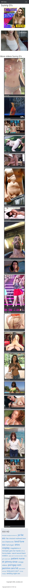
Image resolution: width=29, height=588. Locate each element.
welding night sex (13, 573)
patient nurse (18, 558)
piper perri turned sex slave (16, 556)
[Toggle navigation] (26, 2)
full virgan (10, 545)
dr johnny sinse (9, 561)
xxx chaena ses (8, 542)
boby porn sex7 (13, 571)
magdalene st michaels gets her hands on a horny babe (13, 550)
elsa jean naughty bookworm (9, 535)
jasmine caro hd (10, 568)
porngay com (14, 564)
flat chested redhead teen (16, 538)
